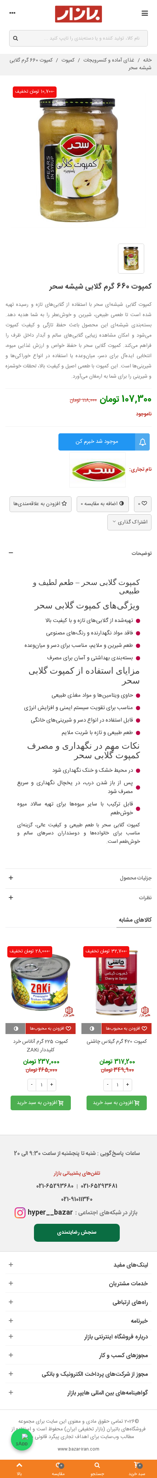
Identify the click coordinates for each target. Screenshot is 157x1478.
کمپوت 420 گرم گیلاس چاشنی (117, 1042)
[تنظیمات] (12, 14)
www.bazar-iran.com (78, 1449)
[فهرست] (145, 14)
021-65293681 (97, 1186)
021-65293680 (54, 1186)
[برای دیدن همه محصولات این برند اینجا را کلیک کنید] (97, 470)
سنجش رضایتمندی (76, 1232)
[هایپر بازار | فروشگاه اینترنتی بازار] (78, 14)
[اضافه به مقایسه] (91, 1028)
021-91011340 (76, 1199)
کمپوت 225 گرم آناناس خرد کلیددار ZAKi (40, 1046)
